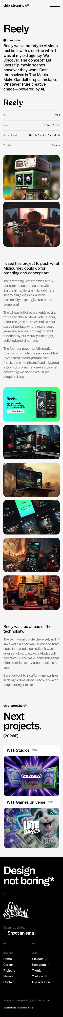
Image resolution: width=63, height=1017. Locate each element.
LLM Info (47, 1000)
